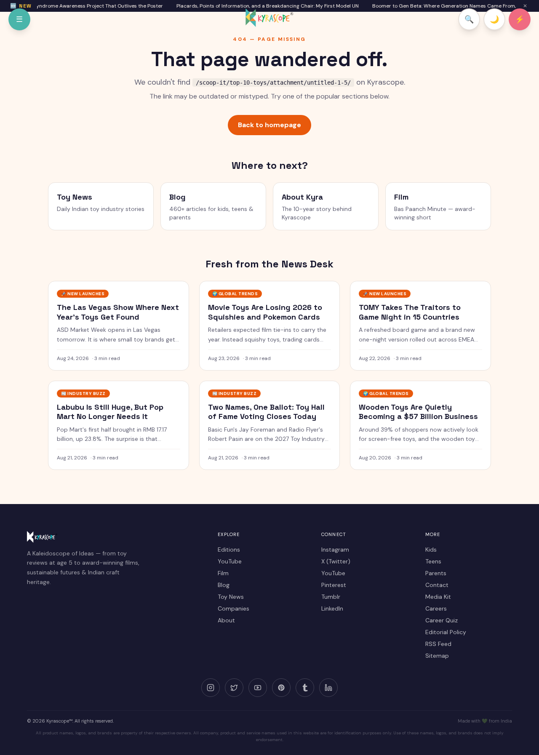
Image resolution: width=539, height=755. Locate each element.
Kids (431, 549)
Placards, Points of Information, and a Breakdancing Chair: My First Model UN (263, 6)
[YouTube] (257, 687)
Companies (233, 608)
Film (223, 573)
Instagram (335, 549)
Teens (433, 561)
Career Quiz (441, 620)
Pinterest (333, 585)
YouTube (230, 561)
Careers (436, 608)
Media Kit (438, 596)
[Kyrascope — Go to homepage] (269, 17)
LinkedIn (332, 608)
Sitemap (437, 655)
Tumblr (330, 596)
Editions (229, 549)
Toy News (231, 596)
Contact (436, 585)
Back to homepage (269, 124)
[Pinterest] (281, 687)
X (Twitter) (335, 561)
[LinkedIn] (328, 687)
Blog (223, 585)
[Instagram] (210, 687)
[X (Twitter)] (234, 687)
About (226, 620)
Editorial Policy (445, 632)
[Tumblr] (305, 687)
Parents (435, 573)
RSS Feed (438, 644)
